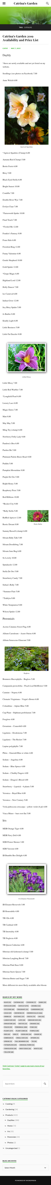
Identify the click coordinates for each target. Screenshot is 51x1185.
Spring (8, 1041)
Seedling (26, 1034)
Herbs (7, 1016)
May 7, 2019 (16, 48)
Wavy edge (25, 1048)
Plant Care (21, 1031)
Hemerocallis (34, 1013)
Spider (35, 1038)
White (38, 1048)
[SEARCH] (45, 1083)
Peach (8, 1027)
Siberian (8, 1038)
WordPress (31, 1180)
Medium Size (34, 1020)
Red (7, 1034)
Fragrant (22, 1009)
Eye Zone (9, 1009)
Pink (33, 1027)
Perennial (21, 1027)
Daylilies (10, 1006)
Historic (19, 1016)
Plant (8, 1031)
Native (23, 1023)
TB (34, 1041)
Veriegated (10, 1048)
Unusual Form (27, 1045)
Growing (19, 1013)
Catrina (18, 1002)
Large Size (10, 1020)
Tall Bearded (22, 1041)
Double (36, 1006)
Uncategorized (11, 1148)
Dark (42, 1002)
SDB (15, 1034)
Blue (7, 1002)
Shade (37, 1034)
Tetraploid (10, 1045)
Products (9, 1115)
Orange (34, 1023)
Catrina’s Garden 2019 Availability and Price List (20, 38)
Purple (34, 1031)
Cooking (31, 1002)
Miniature (10, 1023)
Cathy (5, 48)
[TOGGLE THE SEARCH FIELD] (47, 3)
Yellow (8, 1052)
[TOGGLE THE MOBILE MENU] (4, 3)
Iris (41, 1016)
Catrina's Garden (25, 3)
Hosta (31, 1016)
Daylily (23, 1006)
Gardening (37, 1009)
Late (22, 1020)
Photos (10, 1142)
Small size (22, 1038)
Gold (7, 1013)
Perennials (11, 1137)
